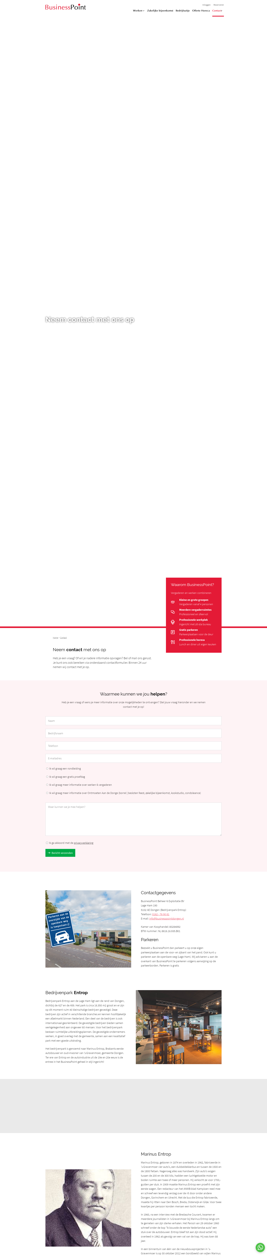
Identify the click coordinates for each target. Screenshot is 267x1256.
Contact (216, 11)
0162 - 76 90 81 (160, 914)
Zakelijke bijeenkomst (160, 11)
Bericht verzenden (62, 853)
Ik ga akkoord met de (71, 843)
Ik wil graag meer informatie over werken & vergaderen (80, 785)
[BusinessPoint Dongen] (65, 8)
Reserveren (219, 4)
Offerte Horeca (201, 11)
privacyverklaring (83, 843)
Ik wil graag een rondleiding (65, 768)
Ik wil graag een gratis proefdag (67, 776)
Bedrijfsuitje (183, 11)
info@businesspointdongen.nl (166, 918)
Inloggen (206, 4)
